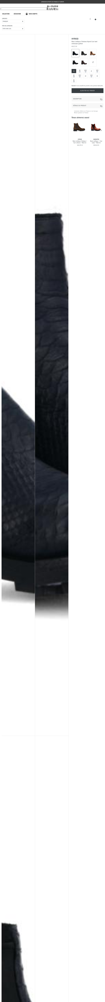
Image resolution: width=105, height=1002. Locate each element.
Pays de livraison (7, 25)
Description (77, 99)
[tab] (87, 98)
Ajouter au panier (87, 90)
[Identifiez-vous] (90, 18)
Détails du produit (79, 105)
